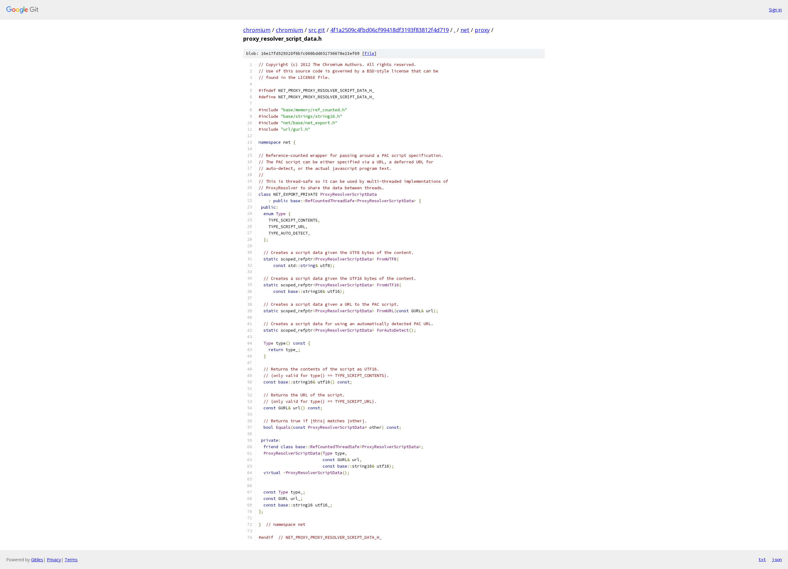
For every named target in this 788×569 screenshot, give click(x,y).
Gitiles (37, 560)
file (369, 53)
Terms (71, 560)
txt (762, 559)
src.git (316, 30)
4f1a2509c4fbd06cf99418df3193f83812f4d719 (389, 30)
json (777, 559)
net (464, 30)
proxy (482, 30)
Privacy (54, 560)
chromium (257, 30)
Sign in (775, 10)
